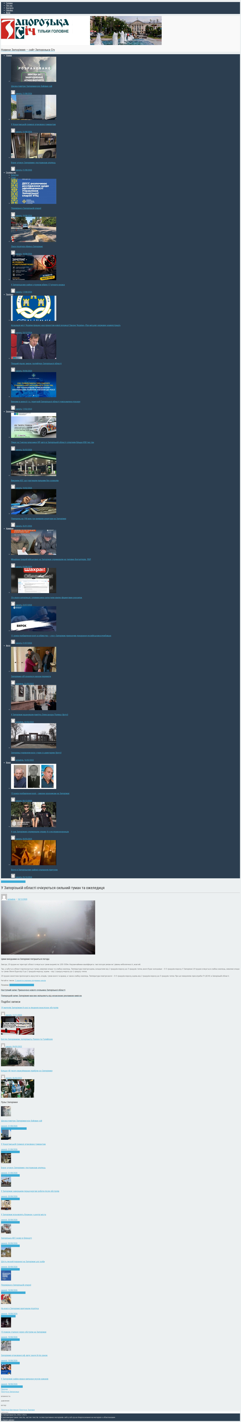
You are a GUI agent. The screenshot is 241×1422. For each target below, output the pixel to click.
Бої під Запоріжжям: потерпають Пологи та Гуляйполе (27, 1039)
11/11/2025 (17, 1015)
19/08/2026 (27, 215)
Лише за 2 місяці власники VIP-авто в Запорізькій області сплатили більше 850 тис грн (52, 442)
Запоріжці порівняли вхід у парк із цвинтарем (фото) (36, 752)
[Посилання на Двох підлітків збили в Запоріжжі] (33, 241)
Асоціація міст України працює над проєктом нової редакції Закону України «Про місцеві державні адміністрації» (66, 325)
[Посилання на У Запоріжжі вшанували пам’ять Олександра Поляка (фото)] (33, 709)
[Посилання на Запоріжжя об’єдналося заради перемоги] (33, 671)
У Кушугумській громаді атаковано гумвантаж (33, 124)
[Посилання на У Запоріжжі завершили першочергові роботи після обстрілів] (6, 1186)
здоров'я (13, 1386)
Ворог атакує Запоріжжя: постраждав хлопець (33, 162)
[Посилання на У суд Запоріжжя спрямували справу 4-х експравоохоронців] (33, 826)
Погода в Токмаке (27, 1409)
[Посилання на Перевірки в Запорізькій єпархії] (33, 203)
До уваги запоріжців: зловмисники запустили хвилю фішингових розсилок (46, 597)
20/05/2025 (27, 839)
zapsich (19, 93)
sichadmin (19, 684)
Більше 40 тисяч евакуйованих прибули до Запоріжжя (26, 1070)
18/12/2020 (22, 899)
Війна (3, 1128)
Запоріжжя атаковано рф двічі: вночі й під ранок (24, 1355)
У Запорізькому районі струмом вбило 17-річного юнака (38, 284)
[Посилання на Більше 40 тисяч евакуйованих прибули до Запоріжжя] (17, 1097)
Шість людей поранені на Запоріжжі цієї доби (23, 1261)
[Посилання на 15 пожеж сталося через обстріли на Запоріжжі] (6, 1326)
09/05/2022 (17, 1046)
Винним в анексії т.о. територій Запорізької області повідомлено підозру (45, 401)
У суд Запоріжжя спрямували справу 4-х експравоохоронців (40, 831)
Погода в (10, 1391)
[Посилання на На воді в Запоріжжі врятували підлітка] (6, 1303)
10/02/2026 (27, 488)
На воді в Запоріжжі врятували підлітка (20, 1308)
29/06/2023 (27, 371)
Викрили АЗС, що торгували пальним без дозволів (35, 480)
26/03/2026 (27, 450)
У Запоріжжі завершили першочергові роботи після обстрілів (30, 1191)
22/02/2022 (29, 722)
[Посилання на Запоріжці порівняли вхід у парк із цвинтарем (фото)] (33, 747)
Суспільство (20, 881)
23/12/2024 (27, 332)
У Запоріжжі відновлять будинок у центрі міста (23, 1214)
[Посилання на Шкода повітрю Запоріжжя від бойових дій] (33, 81)
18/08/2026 (27, 254)
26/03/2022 (17, 1078)
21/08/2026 (27, 93)
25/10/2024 (27, 877)
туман (31, 985)
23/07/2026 (27, 605)
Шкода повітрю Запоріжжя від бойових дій (31, 86)
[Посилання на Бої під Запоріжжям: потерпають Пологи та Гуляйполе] (17, 1065)
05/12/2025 (27, 801)
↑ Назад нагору (7, 1419)
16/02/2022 (29, 760)
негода (21, 985)
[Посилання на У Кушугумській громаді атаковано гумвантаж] (33, 119)
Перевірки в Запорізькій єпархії (26, 208)
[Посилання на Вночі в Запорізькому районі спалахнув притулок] (33, 864)
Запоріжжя (5, 881)
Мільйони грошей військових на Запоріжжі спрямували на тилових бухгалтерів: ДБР (51, 559)
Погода (4, 1389)
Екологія (8, 1128)
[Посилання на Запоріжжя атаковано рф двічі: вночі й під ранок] (6, 1350)
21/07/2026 (27, 643)
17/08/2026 (27, 292)
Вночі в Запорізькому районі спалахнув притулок (34, 869)
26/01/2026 (27, 526)
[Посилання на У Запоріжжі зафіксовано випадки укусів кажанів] (6, 1373)
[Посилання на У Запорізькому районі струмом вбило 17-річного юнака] (33, 279)
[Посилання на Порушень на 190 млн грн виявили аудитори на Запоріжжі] (33, 513)
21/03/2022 (29, 684)
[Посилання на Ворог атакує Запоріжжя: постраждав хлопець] (33, 157)
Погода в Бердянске (10, 1409)
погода (26, 985)
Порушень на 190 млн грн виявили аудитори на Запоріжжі (38, 518)
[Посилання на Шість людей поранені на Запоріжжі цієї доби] (6, 1256)
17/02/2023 (27, 409)
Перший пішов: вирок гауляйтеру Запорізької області (36, 363)
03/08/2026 (27, 567)
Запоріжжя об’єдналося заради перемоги (31, 676)
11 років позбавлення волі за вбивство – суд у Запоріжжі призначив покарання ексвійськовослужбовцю (61, 635)
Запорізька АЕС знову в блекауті (16, 1238)
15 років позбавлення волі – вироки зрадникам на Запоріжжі (40, 793)
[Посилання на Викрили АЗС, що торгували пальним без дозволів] (33, 475)
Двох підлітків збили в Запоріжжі (27, 246)
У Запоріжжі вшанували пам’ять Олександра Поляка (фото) (39, 714)
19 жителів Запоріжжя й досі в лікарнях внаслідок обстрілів (29, 1007)
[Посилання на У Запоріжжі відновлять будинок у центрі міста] (6, 1209)
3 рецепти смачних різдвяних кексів (30, 980)
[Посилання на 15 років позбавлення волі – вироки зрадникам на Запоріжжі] (33, 788)
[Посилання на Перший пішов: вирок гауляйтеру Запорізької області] (33, 358)
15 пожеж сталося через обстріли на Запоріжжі (23, 1332)
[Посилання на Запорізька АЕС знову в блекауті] (6, 1233)
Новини (13, 881)
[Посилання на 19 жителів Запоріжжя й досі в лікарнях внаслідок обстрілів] (17, 1034)
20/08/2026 (12, 1196)
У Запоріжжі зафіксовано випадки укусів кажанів (24, 1378)
